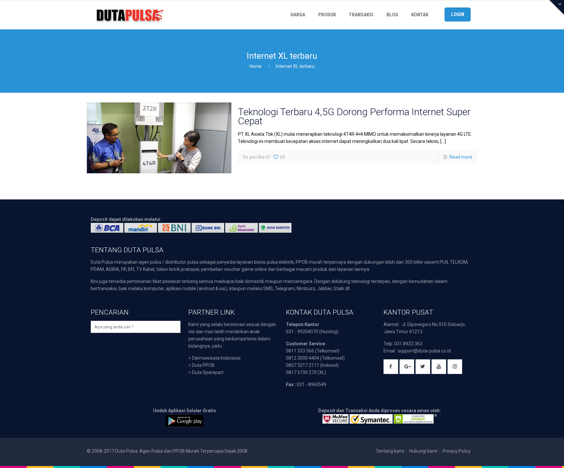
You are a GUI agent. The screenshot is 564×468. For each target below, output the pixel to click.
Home (255, 66)
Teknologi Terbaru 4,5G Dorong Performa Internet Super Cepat (354, 116)
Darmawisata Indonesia (216, 358)
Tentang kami (390, 451)
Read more (460, 157)
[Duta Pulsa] (129, 14)
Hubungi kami (423, 451)
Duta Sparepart (208, 372)
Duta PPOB (203, 365)
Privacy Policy (457, 451)
